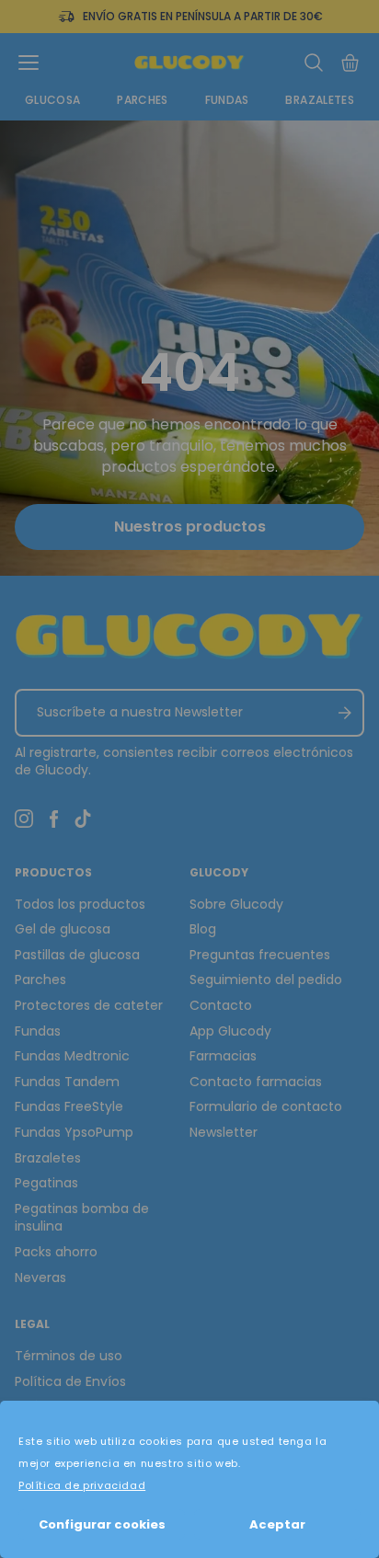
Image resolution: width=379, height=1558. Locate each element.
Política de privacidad (81, 1485)
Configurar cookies (102, 1524)
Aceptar (277, 1524)
